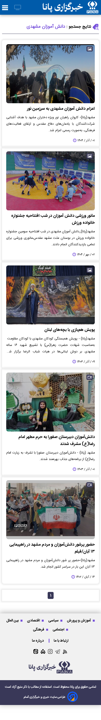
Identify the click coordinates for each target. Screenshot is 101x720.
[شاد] (43, 651)
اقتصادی (34, 620)
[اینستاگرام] (50, 651)
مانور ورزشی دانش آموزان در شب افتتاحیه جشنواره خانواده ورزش (53, 219)
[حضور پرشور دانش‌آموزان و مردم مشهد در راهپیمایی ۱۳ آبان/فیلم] (50, 509)
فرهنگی (39, 630)
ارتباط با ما (61, 641)
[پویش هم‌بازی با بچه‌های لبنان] (50, 294)
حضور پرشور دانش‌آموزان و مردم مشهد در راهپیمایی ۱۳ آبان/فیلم (52, 548)
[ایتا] (35, 651)
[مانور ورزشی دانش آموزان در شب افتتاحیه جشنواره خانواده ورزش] (50, 180)
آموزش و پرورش (79, 620)
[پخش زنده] (17, 8)
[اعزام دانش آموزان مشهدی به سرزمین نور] (50, 73)
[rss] (65, 651)
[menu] (5, 8)
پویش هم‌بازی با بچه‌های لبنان (69, 329)
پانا (72, 686)
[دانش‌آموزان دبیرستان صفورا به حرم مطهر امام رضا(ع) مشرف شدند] (50, 402)
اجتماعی (59, 630)
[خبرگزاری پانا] (70, 7)
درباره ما (38, 641)
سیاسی (53, 620)
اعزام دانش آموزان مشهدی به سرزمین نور (61, 108)
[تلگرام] (57, 651)
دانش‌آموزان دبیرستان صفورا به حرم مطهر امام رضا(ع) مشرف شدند (56, 441)
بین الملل (12, 620)
